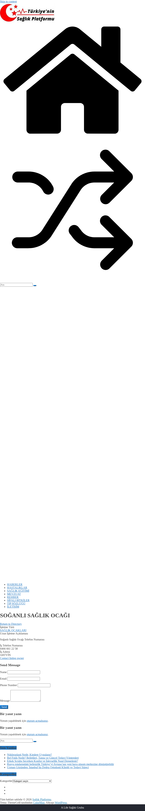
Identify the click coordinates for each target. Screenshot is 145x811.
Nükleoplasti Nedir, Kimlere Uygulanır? (29, 754)
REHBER (13, 597)
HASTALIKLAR (17, 587)
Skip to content (8, 1)
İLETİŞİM (13, 606)
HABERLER (14, 584)
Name (3, 672)
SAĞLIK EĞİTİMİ (18, 590)
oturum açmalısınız (37, 720)
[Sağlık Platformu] (72, 135)
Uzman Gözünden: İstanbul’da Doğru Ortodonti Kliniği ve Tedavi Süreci (48, 767)
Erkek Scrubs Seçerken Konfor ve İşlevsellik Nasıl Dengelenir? (42, 760)
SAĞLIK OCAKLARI (13, 630)
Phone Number (8, 685)
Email (3, 678)
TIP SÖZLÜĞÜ (16, 603)
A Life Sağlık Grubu (72, 807)
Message (5, 700)
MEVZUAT (14, 593)
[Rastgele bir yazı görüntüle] (72, 281)
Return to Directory (11, 623)
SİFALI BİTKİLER (18, 600)
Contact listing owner (12, 658)
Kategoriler (6, 780)
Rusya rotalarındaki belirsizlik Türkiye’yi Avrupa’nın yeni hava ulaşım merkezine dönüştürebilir (60, 764)
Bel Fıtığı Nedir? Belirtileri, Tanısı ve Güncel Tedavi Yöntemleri (43, 757)
